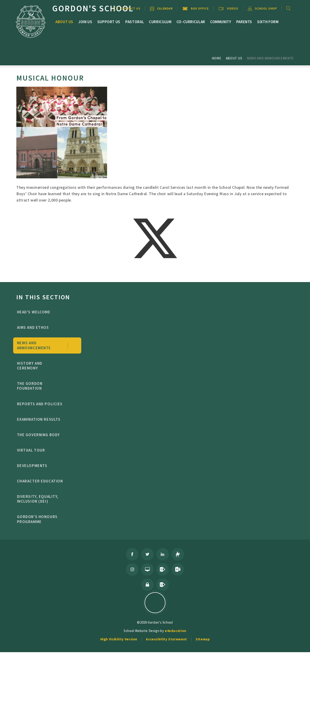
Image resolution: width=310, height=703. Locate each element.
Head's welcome (34, 312)
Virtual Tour (31, 450)
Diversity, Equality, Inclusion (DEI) (38, 499)
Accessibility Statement (166, 639)
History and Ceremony (29, 366)
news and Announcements (270, 58)
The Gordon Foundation (30, 386)
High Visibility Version (119, 639)
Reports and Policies (40, 403)
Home (216, 58)
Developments (32, 465)
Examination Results (39, 419)
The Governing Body (38, 434)
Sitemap (203, 639)
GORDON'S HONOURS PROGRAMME (37, 519)
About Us (234, 58)
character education (40, 481)
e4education (175, 631)
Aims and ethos (33, 327)
